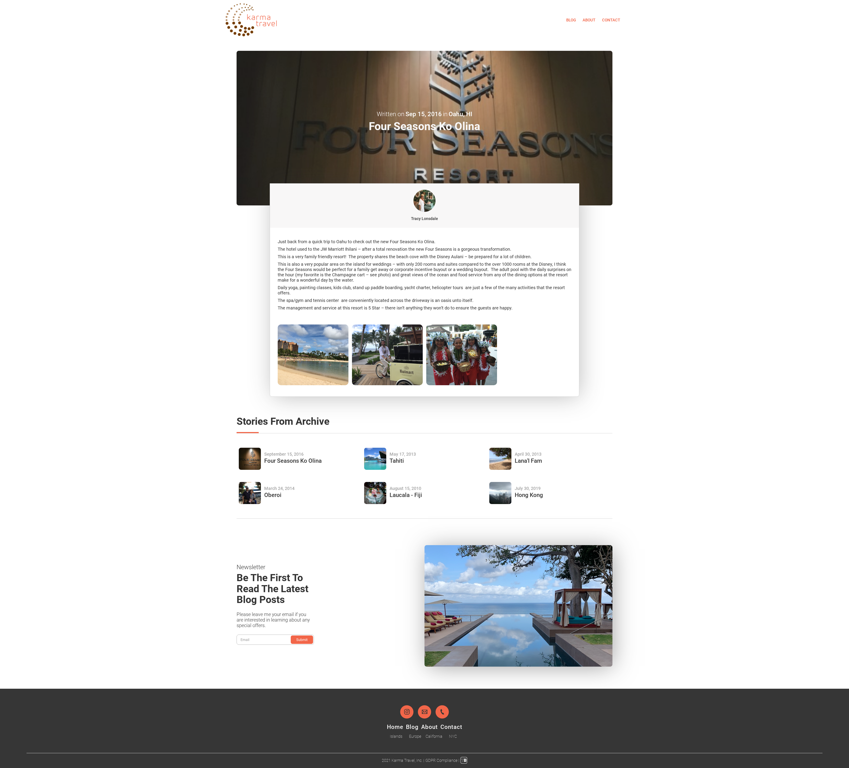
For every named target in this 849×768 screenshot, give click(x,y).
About (589, 20)
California (434, 736)
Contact (611, 20)
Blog (571, 20)
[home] (251, 19)
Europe (415, 736)
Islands (396, 736)
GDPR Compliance (441, 760)
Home (395, 726)
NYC (453, 736)
